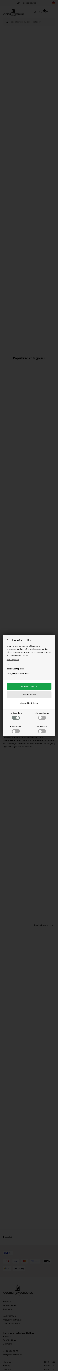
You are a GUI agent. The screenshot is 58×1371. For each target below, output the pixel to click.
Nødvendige (16, 713)
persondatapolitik (15, 668)
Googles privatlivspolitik (18, 673)
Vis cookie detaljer (29, 703)
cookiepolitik (13, 659)
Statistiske (42, 726)
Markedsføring (42, 713)
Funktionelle (16, 726)
